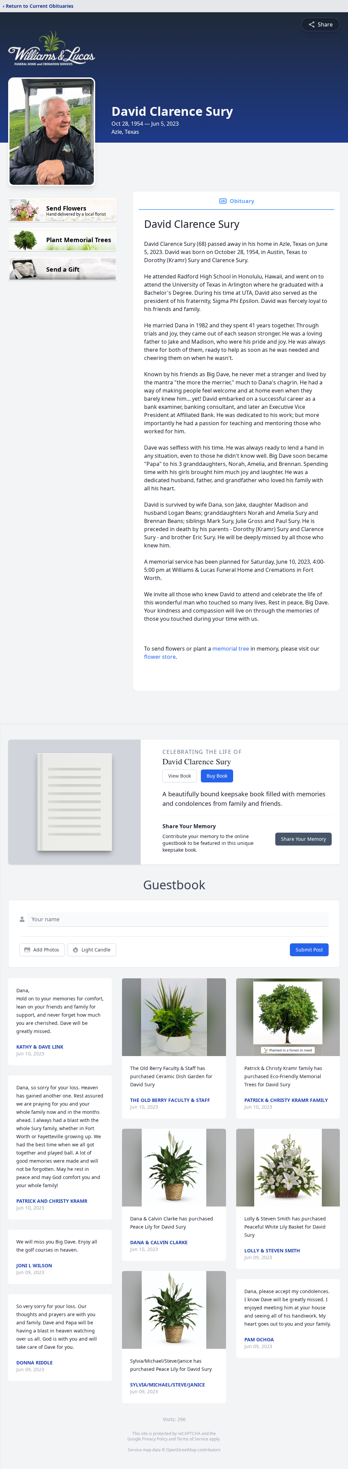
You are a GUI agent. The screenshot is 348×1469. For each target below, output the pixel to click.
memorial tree (230, 648)
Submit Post (309, 949)
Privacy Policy (155, 1439)
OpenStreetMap (181, 1450)
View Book (179, 776)
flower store (160, 656)
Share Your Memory (303, 839)
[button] (174, 1017)
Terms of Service (192, 1439)
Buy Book (217, 776)
